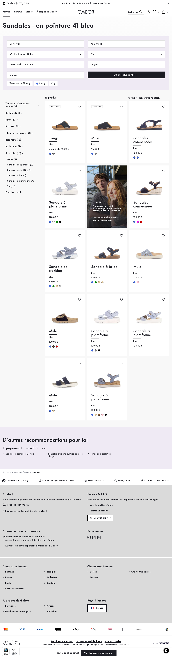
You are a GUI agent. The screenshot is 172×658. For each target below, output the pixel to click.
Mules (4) (12, 159)
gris (53, 154)
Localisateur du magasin (18, 611)
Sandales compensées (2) (20, 165)
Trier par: (131, 98)
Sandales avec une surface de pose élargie (65, 455)
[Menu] (18, 648)
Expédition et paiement (62, 641)
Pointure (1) (96, 44)
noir (60, 222)
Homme (18, 12)
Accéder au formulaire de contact (27, 511)
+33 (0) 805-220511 (18, 505)
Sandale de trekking (58, 268)
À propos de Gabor (47, 12)
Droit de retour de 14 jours (156, 481)
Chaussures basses (14, 589)
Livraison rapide (96, 481)
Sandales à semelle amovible (20, 454)
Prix (92, 54)
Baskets (9, 583)
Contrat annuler (101, 518)
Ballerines (52, 577)
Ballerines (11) (13, 146)
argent (60, 286)
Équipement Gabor (24, 54)
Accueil (6, 472)
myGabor (52, 611)
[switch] (14, 653)
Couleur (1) (15, 44)
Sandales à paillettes (100, 454)
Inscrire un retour (99, 511)
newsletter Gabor (101, 3)
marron (53, 346)
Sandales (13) (13, 153)
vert (57, 222)
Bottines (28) (12, 113)
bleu (50, 154)
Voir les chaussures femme (98, 653)
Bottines (9, 572)
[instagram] (89, 537)
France (99, 608)
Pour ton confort (14, 192)
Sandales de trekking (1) (19, 170)
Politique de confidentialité (89, 641)
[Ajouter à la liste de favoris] (79, 106)
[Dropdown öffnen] (11, 11)
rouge (141, 222)
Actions (50, 606)
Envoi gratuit (124, 481)
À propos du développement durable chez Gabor (31, 546)
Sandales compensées (143, 140)
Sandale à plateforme (58, 204)
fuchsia (138, 222)
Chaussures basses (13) (18, 133)
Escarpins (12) (13, 140)
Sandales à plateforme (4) (20, 181)
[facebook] (94, 537)
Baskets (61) (12, 126)
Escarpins (51, 572)
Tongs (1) (11, 186)
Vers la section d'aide (101, 505)
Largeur (94, 64)
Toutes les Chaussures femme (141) (17, 105)
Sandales (51, 583)
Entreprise (10, 606)
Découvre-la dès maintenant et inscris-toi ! (106, 219)
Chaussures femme (20, 472)
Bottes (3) (10, 120)
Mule (95, 138)
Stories (29, 12)
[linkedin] (99, 537)
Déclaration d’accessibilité (56, 645)
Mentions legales (113, 641)
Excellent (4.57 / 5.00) (17, 481)
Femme (6, 12)
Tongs (53, 138)
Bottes (8, 577)
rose (138, 282)
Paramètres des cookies (117, 645)
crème (53, 222)
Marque (13, 75)
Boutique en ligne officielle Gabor (58, 481)
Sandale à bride (104, 267)
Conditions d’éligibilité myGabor (87, 645)
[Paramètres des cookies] (166, 650)
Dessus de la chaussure (21, 64)
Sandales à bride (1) (17, 175)
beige (57, 286)
